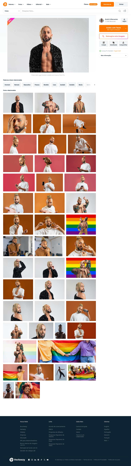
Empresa (23, 435)
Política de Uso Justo (114, 460)
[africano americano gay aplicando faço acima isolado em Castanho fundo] (18, 225)
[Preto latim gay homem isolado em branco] (18, 103)
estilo (88, 85)
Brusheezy (23, 426)
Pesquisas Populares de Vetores (56, 436)
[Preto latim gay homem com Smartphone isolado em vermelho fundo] (81, 163)
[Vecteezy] (5, 4)
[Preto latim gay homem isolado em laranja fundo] (79, 123)
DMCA (51, 429)
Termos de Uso (87, 460)
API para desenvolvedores (28, 440)
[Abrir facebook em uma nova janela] (29, 459)
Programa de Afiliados (56, 432)
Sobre (78, 432)
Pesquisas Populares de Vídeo (56, 444)
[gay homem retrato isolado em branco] (18, 268)
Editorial (39, 4)
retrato (16, 85)
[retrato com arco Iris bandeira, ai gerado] (28, 390)
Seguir (124, 21)
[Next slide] (93, 84)
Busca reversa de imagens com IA (28, 444)
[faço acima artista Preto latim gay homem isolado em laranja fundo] (18, 289)
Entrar (121, 4)
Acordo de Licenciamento (57, 426)
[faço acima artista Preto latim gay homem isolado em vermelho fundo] (81, 331)
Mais (47, 4)
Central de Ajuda (81, 426)
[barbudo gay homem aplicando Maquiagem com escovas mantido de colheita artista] (8, 390)
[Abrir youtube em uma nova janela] (47, 459)
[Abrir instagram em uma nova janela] (32, 459)
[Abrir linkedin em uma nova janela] (35, 459)
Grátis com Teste (113, 28)
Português (107, 432)
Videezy (22, 432)
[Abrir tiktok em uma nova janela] (41, 459)
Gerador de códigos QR (27, 451)
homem (7, 85)
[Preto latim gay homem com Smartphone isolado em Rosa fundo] (19, 182)
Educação (23, 438)
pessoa (37, 85)
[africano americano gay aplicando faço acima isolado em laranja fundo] (81, 246)
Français (107, 438)
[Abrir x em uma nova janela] (44, 459)
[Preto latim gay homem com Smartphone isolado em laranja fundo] (49, 182)
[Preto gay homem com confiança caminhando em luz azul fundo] (61, 372)
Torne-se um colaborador (80, 436)
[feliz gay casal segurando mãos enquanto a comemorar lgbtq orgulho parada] (67, 351)
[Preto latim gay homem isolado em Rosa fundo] (17, 123)
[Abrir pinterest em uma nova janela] (38, 459)
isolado (62, 85)
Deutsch (106, 435)
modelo (46, 85)
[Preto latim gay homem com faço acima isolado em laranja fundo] (47, 123)
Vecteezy (23, 429)
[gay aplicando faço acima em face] (18, 246)
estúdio (71, 85)
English (106, 426)
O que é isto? (117, 51)
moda (81, 85)
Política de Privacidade (100, 460)
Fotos (20, 4)
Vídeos (29, 4)
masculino (27, 85)
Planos (86, 4)
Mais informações (106, 55)
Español (106, 429)
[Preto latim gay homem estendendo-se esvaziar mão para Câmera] (18, 203)
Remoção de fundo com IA (28, 448)
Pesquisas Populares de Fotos (56, 440)
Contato (78, 429)
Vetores (11, 4)
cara (54, 85)
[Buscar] (119, 11)
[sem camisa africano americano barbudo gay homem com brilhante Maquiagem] (60, 331)
